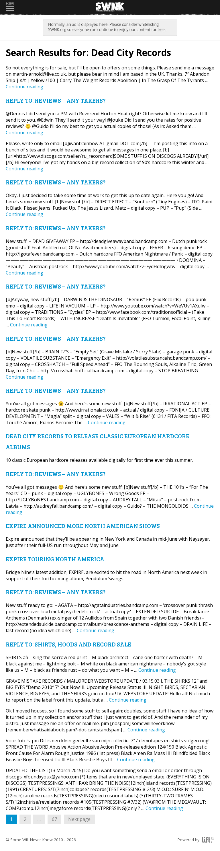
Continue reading (24, 86)
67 (56, 819)
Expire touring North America (55, 559)
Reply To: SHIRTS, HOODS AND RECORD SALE (68, 644)
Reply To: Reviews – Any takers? (55, 100)
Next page (79, 819)
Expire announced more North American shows (83, 525)
